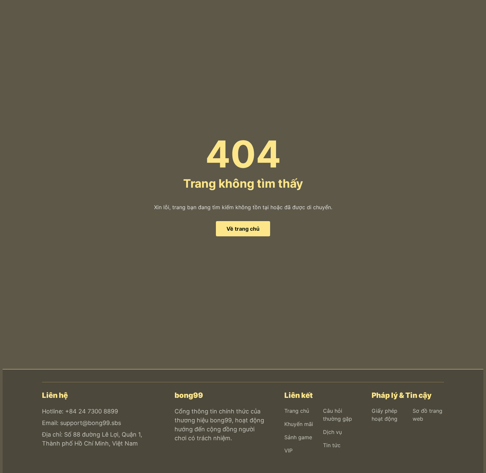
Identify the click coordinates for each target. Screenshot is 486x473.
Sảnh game (298, 437)
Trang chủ (296, 410)
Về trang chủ (243, 228)
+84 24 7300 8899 (91, 411)
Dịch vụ (332, 432)
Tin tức (332, 445)
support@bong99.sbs (90, 422)
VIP (288, 450)
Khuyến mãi (298, 424)
